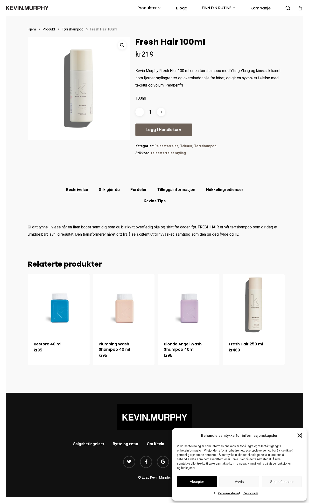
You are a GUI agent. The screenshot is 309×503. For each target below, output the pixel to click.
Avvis (239, 482)
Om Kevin (155, 444)
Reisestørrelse (166, 146)
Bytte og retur (126, 444)
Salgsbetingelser (89, 444)
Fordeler (138, 189)
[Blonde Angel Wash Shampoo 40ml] (189, 305)
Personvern (250, 493)
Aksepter (197, 482)
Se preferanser (282, 482)
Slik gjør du (109, 189)
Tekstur (186, 146)
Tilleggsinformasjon (176, 189)
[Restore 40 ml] (59, 305)
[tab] (77, 189)
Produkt (49, 29)
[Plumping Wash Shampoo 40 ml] (123, 305)
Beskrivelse (77, 189)
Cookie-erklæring (229, 493)
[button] (299, 435)
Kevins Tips (155, 200)
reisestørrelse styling (168, 153)
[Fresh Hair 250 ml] (254, 305)
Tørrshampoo (73, 29)
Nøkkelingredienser (224, 189)
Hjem (32, 29)
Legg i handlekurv (163, 129)
